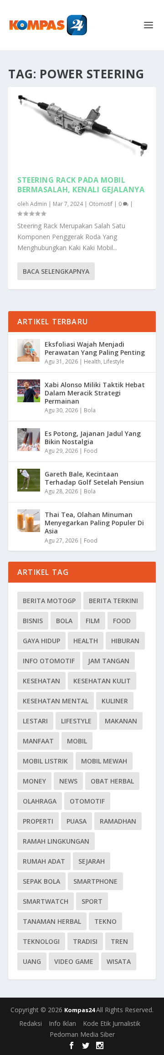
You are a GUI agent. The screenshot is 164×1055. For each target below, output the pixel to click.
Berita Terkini (113, 600)
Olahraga (39, 801)
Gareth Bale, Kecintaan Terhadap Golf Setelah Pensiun (94, 478)
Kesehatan (41, 680)
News (68, 781)
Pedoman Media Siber (82, 1034)
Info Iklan (62, 1023)
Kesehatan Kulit (102, 680)
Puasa (77, 821)
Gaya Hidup (41, 640)
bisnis (33, 620)
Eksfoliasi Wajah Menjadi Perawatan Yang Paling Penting (95, 348)
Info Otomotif (49, 660)
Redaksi (30, 1023)
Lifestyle (113, 361)
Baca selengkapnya (56, 271)
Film (93, 620)
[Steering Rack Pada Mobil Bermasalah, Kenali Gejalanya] (82, 126)
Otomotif (101, 204)
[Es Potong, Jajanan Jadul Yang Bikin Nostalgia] (28, 439)
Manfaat (38, 741)
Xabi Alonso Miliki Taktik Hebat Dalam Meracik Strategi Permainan (95, 392)
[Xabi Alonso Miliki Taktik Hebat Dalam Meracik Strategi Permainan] (28, 390)
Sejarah (91, 861)
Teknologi (41, 941)
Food (90, 451)
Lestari (35, 721)
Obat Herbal (112, 781)
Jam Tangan (108, 660)
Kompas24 (80, 1010)
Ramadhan (118, 821)
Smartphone (95, 881)
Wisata (119, 961)
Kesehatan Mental (55, 701)
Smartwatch (45, 901)
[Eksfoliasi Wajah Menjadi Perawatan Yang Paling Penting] (28, 350)
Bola (90, 410)
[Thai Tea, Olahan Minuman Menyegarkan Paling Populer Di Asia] (28, 520)
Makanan (121, 721)
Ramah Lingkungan (56, 841)
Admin (38, 204)
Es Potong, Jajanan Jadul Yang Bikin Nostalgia (93, 437)
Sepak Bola (41, 881)
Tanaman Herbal (52, 921)
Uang (32, 961)
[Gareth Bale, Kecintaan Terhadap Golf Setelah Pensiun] (28, 480)
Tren (119, 941)
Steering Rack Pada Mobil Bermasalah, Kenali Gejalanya (80, 185)
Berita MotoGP (49, 600)
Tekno (105, 921)
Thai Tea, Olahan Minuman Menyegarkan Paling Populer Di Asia (94, 522)
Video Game (73, 961)
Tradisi (85, 941)
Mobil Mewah (104, 761)
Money (34, 781)
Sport (92, 901)
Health (92, 361)
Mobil (77, 741)
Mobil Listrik (45, 761)
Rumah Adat (44, 861)
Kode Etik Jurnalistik (111, 1023)
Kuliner (115, 701)
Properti (38, 821)
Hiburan (125, 640)
